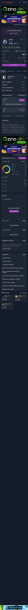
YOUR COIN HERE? (23, 292)
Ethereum (16, 43)
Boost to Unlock (14, 33)
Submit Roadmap (6, 248)
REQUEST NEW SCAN (14, 211)
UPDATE (23, 161)
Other (11, 43)
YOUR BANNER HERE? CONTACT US (20, 24)
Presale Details (11, 71)
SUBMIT (24, 220)
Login (24, 2)
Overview (3, 71)
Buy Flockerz (14, 65)
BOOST (22, 100)
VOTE (22, 110)
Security (19, 71)
